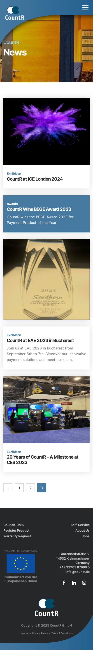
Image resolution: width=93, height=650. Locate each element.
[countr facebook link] (63, 583)
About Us (82, 530)
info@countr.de (77, 572)
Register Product (16, 530)
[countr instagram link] (84, 583)
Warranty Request (17, 536)
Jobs (86, 536)
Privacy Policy (40, 633)
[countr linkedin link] (74, 583)
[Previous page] (7, 487)
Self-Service (80, 525)
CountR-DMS (13, 525)
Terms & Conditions (61, 633)
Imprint (25, 633)
